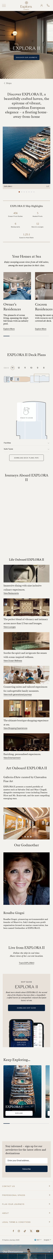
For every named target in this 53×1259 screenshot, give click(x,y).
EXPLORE (19, 1113)
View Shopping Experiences (15, 728)
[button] (19, 192)
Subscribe (26, 1169)
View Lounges (10, 627)
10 (31, 368)
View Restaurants (11, 593)
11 (25, 368)
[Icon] (14, 1231)
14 (12, 368)
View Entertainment (12, 758)
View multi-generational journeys (18, 695)
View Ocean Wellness (13, 661)
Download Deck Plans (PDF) (26, 458)
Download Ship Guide (26, 1008)
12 (19, 368)
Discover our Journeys (26, 57)
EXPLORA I (13, 1107)
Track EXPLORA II (26, 963)
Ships (9, 83)
